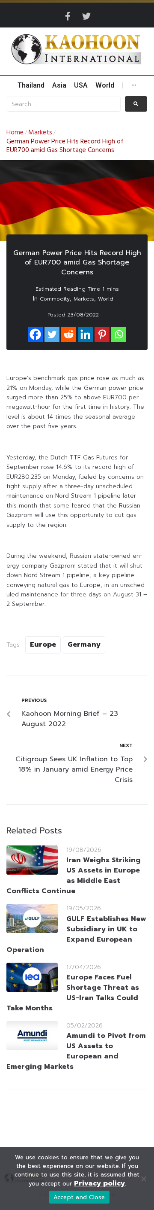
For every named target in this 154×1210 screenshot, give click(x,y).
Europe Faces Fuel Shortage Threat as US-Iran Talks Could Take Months (72, 992)
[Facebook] (35, 334)
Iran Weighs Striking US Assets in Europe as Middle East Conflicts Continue (73, 875)
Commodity (55, 299)
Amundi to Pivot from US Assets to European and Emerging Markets (76, 1051)
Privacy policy (99, 1183)
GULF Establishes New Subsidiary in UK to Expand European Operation (76, 934)
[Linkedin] (85, 334)
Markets (40, 132)
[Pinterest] (102, 334)
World (105, 299)
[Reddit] (68, 334)
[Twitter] (86, 16)
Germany (84, 644)
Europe (43, 644)
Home (15, 132)
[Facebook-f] (67, 16)
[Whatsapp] (118, 334)
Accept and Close (79, 1197)
